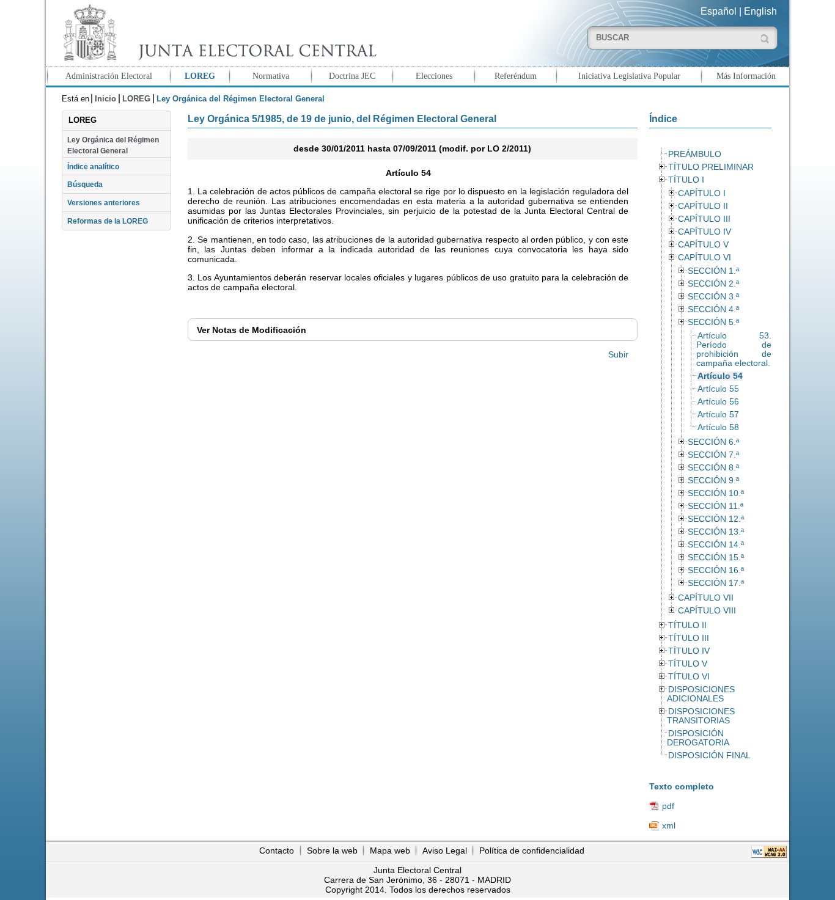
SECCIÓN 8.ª (713, 467)
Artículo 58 (718, 427)
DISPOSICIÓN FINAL (709, 755)
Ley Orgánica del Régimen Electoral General (113, 145)
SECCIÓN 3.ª (713, 296)
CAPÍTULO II (703, 206)
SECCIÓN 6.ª (713, 442)
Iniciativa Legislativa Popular (629, 76)
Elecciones (434, 76)
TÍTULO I (686, 180)
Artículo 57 (718, 414)
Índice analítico (93, 167)
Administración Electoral (108, 76)
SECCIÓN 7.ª (713, 454)
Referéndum (516, 76)
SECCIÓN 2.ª (713, 283)
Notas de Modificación (251, 330)
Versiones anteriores (103, 203)
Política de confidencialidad (531, 850)
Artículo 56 (718, 401)
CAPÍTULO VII (706, 597)
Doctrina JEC (352, 76)
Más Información (746, 76)
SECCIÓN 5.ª (713, 322)
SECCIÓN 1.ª (713, 271)
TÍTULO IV (689, 651)
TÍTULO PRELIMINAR (711, 167)
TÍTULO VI (689, 676)
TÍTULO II (687, 625)
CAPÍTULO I (702, 193)
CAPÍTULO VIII (707, 610)
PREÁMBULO (694, 154)
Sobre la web (332, 850)
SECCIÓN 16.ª (716, 570)
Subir (618, 354)
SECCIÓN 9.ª (713, 480)
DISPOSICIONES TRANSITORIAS (700, 716)
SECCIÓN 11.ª (715, 506)
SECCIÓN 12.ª (716, 519)
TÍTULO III (688, 638)
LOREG (200, 76)
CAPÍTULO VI (704, 257)
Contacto (276, 850)
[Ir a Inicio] (217, 32)
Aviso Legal (444, 850)
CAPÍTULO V (703, 244)
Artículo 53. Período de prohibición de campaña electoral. (733, 349)
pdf (668, 806)
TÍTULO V (687, 663)
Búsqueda (85, 184)
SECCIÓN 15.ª (716, 557)
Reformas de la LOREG (107, 221)
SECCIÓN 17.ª (716, 583)
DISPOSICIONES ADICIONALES (700, 694)
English (760, 11)
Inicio (105, 98)
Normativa (270, 76)
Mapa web (390, 850)
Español (719, 11)
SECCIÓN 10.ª (716, 493)
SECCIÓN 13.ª (716, 531)
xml (668, 825)
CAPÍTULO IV (704, 231)
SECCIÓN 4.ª (713, 309)
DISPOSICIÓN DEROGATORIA (698, 738)
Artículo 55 (718, 388)
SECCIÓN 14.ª (716, 544)
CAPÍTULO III (704, 219)
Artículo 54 (720, 376)
